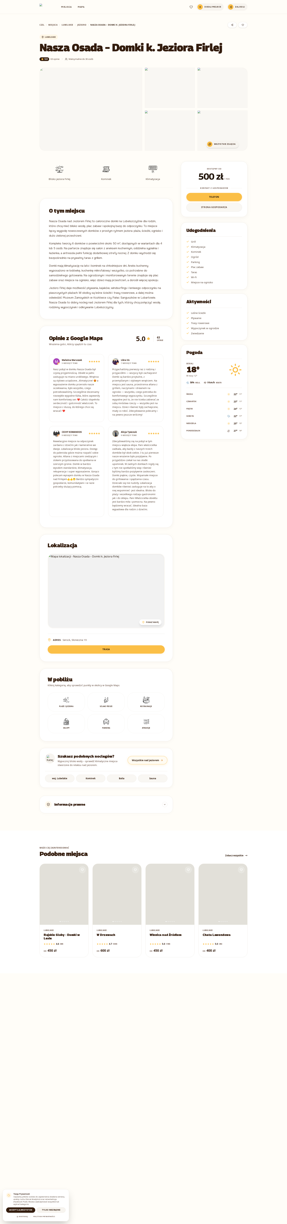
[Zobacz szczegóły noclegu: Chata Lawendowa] (223, 894)
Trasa (106, 649)
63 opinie (54, 58)
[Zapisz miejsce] (242, 25)
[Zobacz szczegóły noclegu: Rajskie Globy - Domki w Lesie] (64, 894)
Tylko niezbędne (51, 1210)
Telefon (214, 196)
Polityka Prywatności (44, 1216)
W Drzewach (106, 935)
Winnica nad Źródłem (165, 935)
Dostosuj (23, 1216)
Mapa (81, 6)
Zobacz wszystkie (234, 855)
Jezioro (81, 24)
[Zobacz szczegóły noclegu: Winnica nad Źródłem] (170, 894)
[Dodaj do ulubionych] (82, 869)
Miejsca (66, 6)
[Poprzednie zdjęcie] (44, 894)
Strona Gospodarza (214, 207)
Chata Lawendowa (216, 935)
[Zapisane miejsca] (191, 7)
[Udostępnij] (232, 25)
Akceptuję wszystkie (20, 1210)
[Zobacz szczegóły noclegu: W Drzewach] (117, 894)
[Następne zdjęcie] (83, 894)
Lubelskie (67, 24)
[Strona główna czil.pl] (46, 7)
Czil (42, 24)
